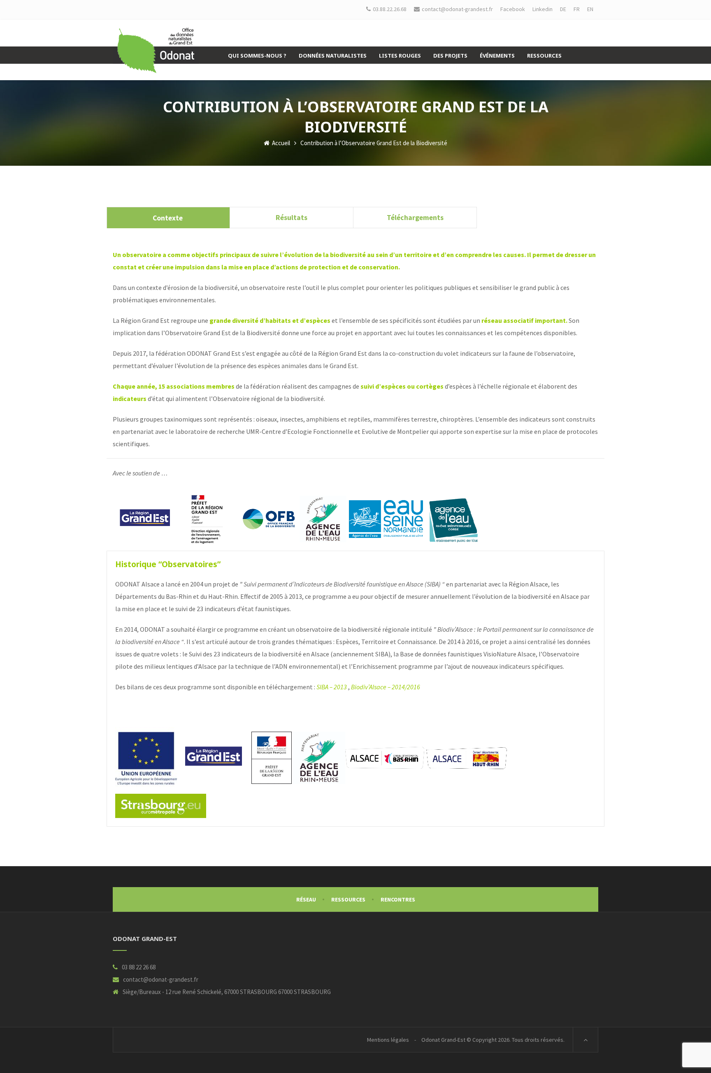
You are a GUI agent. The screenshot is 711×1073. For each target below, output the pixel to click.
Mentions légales (388, 1039)
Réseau (306, 899)
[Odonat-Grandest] (156, 50)
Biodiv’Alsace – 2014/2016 (385, 687)
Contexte (168, 217)
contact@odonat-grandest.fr (160, 979)
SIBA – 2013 (331, 687)
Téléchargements (415, 217)
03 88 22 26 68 (139, 967)
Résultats (291, 217)
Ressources (348, 899)
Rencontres (398, 899)
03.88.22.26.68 (390, 9)
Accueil (280, 143)
